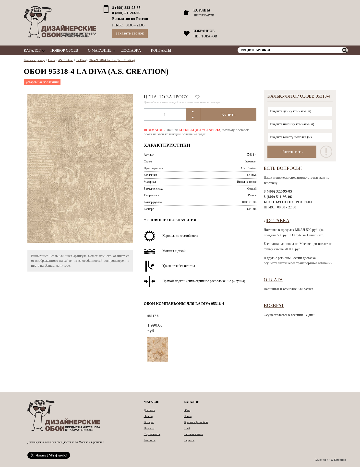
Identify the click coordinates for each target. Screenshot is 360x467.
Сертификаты (152, 434)
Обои (187, 410)
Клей (187, 428)
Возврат (274, 305)
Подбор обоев (64, 50)
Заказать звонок (130, 33)
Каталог (32, 50)
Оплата (273, 279)
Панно (188, 416)
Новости (149, 428)
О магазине (99, 50)
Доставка (131, 50)
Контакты (161, 50)
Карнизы (189, 440)
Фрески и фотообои (196, 422)
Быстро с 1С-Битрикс (330, 459)
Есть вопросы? (283, 168)
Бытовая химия (193, 434)
